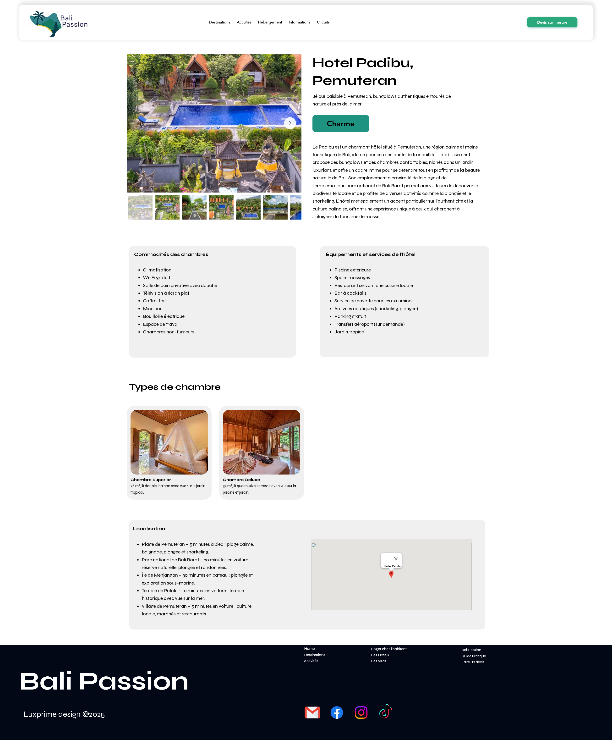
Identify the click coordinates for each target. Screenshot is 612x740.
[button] (340, 123)
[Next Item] (290, 123)
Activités (311, 660)
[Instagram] (361, 712)
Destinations (314, 654)
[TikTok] (385, 712)
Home (309, 648)
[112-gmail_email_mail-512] (312, 712)
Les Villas (378, 661)
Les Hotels (380, 655)
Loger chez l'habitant (389, 648)
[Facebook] (336, 712)
